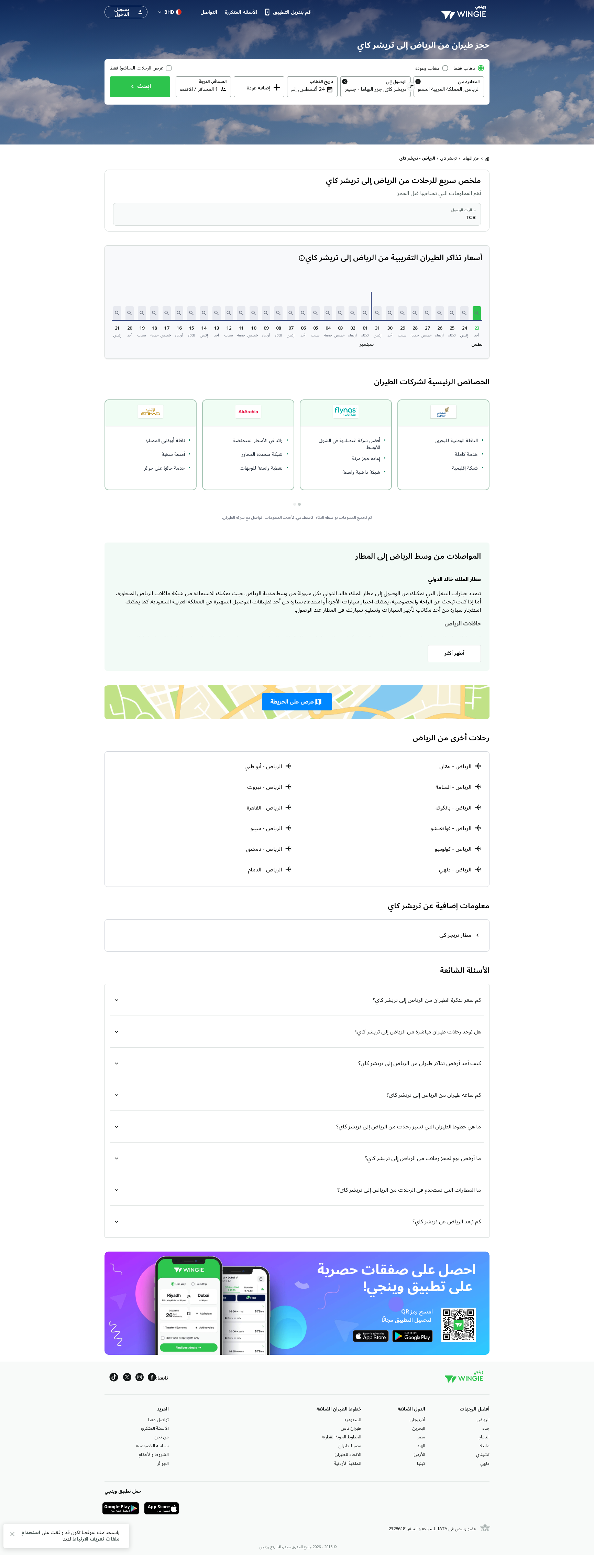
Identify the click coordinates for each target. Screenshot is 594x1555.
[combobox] (449, 89)
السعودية (352, 1420)
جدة (486, 1428)
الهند (421, 1446)
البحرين (418, 1428)
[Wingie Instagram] (139, 1378)
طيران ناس (351, 1428)
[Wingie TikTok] (114, 1378)
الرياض (483, 1420)
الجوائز (163, 1463)
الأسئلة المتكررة (155, 1428)
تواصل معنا (158, 1420)
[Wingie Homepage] (465, 12)
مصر (421, 1437)
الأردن (419, 1454)
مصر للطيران (349, 1446)
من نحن (161, 1437)
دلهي (485, 1463)
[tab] (299, 504)
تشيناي (483, 1454)
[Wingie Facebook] (152, 1378)
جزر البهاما (470, 158)
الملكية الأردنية (347, 1463)
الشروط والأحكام (154, 1454)
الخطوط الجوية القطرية (341, 1437)
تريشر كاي (448, 158)
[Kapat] (12, 1535)
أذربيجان (417, 1420)
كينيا (421, 1463)
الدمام (484, 1437)
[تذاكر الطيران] (487, 158)
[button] (477, 313)
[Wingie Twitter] (127, 1378)
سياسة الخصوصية (152, 1446)
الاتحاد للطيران (347, 1454)
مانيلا (485, 1446)
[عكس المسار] (411, 87)
